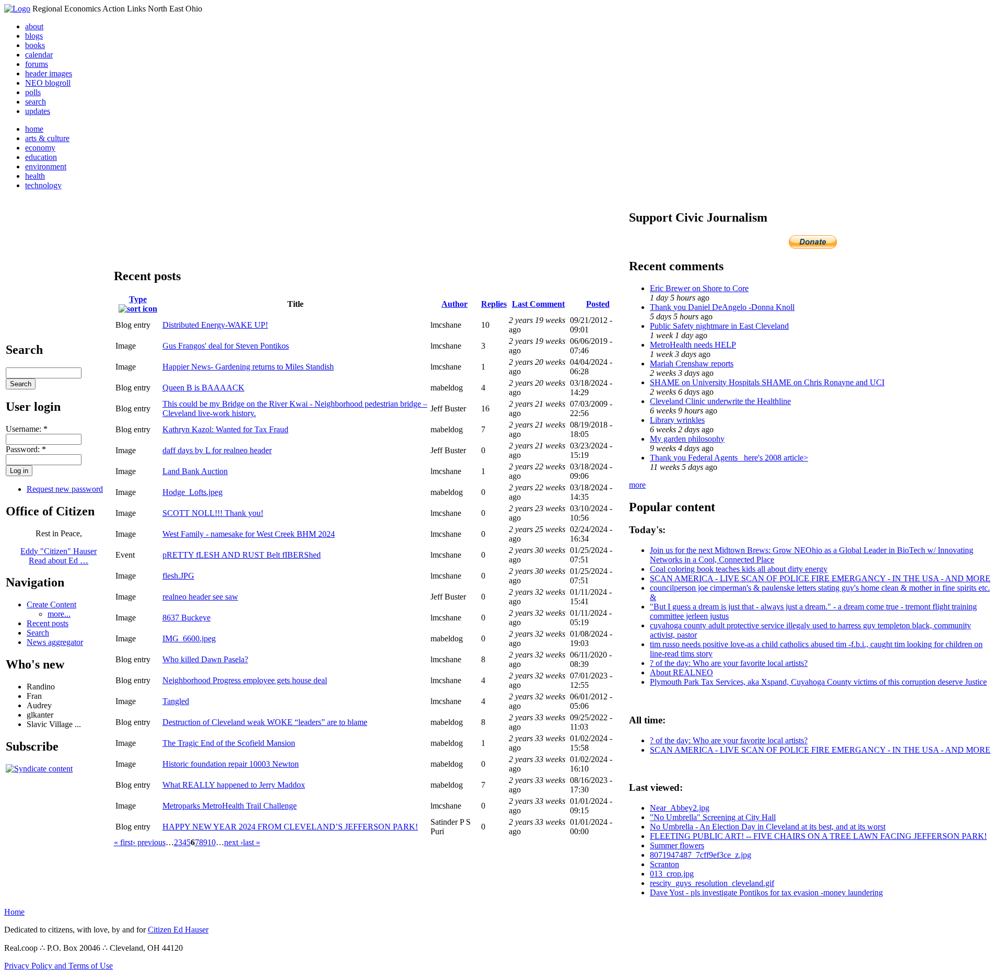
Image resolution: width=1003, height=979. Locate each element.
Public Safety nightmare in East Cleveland (719, 325)
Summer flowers (677, 845)
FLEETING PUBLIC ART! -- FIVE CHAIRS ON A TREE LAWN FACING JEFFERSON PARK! (818, 836)
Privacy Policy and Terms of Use (58, 965)
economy (40, 147)
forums (36, 64)
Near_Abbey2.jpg (679, 807)
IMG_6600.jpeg (189, 638)
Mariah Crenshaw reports (691, 363)
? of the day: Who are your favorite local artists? (729, 663)
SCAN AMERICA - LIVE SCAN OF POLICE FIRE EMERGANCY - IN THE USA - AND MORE (820, 578)
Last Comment (538, 304)
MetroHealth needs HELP (693, 344)
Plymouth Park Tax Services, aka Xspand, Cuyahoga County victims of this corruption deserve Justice (818, 681)
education (41, 157)
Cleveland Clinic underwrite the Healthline (720, 401)
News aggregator (55, 642)
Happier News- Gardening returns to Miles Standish (248, 366)
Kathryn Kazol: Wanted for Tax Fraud (225, 429)
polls (33, 92)
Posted (598, 304)
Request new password (65, 489)
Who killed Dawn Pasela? (205, 659)
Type (138, 299)
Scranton (664, 864)
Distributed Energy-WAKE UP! (215, 324)
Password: (26, 449)
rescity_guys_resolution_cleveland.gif (712, 883)
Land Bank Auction (195, 471)
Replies (494, 304)
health (35, 175)
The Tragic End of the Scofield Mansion (228, 743)
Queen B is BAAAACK (203, 387)
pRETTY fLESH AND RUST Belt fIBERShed (241, 554)
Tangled (175, 701)
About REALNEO (681, 672)
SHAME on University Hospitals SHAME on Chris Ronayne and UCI (767, 382)
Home (14, 911)
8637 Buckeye (186, 617)
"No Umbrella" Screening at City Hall (713, 817)
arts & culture (47, 138)
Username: (27, 428)
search (35, 101)
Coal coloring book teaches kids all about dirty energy (738, 569)
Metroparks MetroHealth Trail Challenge (229, 805)
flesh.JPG (178, 575)
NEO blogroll (48, 82)
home (34, 128)
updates (37, 111)
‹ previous (149, 842)
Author (454, 304)
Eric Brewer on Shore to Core (699, 288)
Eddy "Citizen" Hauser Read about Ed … (58, 556)
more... (59, 613)
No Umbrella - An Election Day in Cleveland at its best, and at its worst (767, 826)
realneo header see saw (200, 596)
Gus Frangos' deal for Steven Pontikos (225, 345)
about (34, 26)
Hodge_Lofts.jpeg (192, 492)
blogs (34, 35)
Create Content (51, 604)
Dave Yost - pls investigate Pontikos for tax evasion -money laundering (766, 892)
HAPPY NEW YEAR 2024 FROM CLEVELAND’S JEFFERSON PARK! (290, 826)
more (637, 484)
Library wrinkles (677, 420)
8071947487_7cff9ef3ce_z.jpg (700, 854)
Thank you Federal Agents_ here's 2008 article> (729, 457)
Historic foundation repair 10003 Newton (230, 763)
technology (43, 185)
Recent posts (47, 623)
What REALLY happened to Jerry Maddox (233, 784)
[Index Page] (17, 8)
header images (48, 73)
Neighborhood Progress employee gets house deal (244, 680)
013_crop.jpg (672, 873)
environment (45, 166)
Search (38, 632)
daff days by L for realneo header (217, 450)
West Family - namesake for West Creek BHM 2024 (248, 533)
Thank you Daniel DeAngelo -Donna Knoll (722, 307)
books (35, 45)
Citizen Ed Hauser (178, 929)
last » (251, 842)
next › (233, 842)
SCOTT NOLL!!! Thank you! (212, 513)
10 (211, 842)
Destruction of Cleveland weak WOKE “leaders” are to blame (264, 722)
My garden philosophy (687, 438)
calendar (39, 54)
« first (123, 842)
